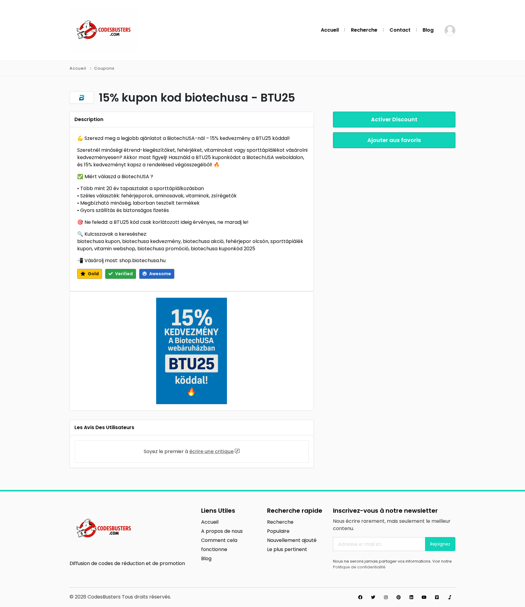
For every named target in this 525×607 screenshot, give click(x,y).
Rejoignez (440, 544)
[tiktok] (450, 597)
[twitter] (373, 597)
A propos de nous (222, 531)
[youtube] (424, 597)
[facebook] (360, 597)
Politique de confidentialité (359, 567)
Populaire (278, 531)
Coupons (104, 68)
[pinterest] (398, 597)
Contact (399, 29)
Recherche (364, 29)
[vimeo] (437, 597)
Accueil (330, 29)
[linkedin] (411, 597)
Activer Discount (394, 119)
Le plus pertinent (287, 549)
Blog (428, 29)
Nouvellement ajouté (292, 540)
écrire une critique (211, 451)
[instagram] (386, 597)
